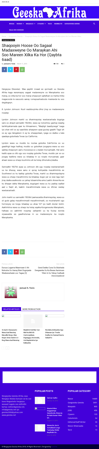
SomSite (54, 447)
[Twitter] (10, 69)
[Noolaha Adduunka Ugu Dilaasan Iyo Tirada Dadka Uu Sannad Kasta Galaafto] (54, 321)
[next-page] (7, 348)
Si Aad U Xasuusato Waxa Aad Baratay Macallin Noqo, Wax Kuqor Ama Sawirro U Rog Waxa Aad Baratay (10, 335)
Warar (19, 24)
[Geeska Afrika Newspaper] (49, 12)
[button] (94, 24)
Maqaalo (29, 24)
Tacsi (50, 24)
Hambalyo (58, 24)
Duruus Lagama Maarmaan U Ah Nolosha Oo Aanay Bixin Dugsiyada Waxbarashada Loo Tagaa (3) (16, 270)
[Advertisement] (33, 81)
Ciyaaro (40, 24)
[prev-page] (3, 348)
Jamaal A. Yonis (9, 64)
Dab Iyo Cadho (52, 398)
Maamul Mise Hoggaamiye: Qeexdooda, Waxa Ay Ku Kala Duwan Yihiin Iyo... (54, 413)
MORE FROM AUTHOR (31, 309)
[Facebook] (4, 69)
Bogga (11, 24)
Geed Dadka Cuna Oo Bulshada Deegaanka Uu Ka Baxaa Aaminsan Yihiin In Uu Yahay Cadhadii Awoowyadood (49, 271)
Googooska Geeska (72, 24)
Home (4, 36)
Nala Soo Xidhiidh (16, 30)
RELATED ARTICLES (11, 309)
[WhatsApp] (22, 69)
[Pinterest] (16, 69)
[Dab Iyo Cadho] (40, 400)
